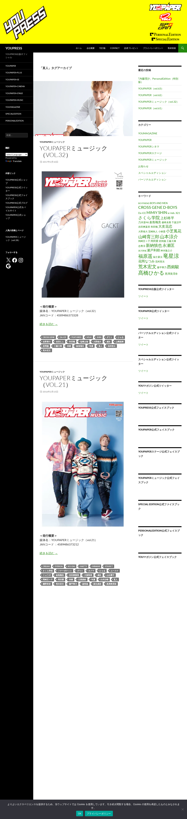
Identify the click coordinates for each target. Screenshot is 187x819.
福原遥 (145, 256)
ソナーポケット (65, 570)
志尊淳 (141, 246)
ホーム (79, 48)
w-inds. (171, 213)
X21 (178, 213)
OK (79, 813)
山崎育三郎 (148, 236)
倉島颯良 (60, 575)
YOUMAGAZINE (147, 133)
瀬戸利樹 (153, 250)
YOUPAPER (145, 139)
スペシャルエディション (152, 172)
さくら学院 (48, 570)
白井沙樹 (104, 579)
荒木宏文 (47, 350)
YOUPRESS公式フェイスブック (156, 407)
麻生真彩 (97, 584)
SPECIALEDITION (13, 114)
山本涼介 (169, 236)
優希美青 (166, 222)
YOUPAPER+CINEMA (15, 86)
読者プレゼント (131, 48)
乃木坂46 (143, 222)
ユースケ (114, 570)
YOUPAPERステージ (150, 153)
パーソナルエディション (152, 179)
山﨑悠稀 (120, 341)
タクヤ (91, 570)
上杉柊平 (167, 218)
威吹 (108, 341)
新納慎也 (154, 245)
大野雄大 (97, 341)
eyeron (59, 566)
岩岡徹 (46, 346)
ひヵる (121, 337)
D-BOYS (170, 207)
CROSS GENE (49, 337)
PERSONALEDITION (14, 120)
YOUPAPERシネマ (148, 146)
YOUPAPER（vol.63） (151, 88)
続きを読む (49, 324)
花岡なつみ (146, 261)
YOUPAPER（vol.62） (151, 95)
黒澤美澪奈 (111, 584)
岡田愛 (61, 579)
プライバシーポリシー (153, 48)
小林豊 (161, 231)
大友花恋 (165, 226)
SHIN (99, 337)
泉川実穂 (142, 250)
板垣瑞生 (80, 346)
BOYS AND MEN (159, 203)
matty (83, 566)
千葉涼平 (176, 222)
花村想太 (112, 346)
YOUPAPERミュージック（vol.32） (74, 151)
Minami (96, 566)
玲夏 (91, 346)
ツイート (143, 296)
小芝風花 (173, 231)
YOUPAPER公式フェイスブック (156, 429)
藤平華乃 (73, 584)
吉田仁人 (60, 341)
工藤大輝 (58, 346)
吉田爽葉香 (74, 575)
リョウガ (47, 575)
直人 (100, 346)
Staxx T (109, 566)
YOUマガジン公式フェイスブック (157, 556)
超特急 (85, 584)
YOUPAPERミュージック (52, 142)
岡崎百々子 (48, 579)
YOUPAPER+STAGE (14, 93)
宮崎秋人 (153, 231)
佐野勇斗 (47, 341)
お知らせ (143, 166)
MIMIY (152, 212)
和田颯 (72, 341)
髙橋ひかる (151, 273)
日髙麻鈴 (82, 579)
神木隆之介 (166, 250)
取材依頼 (172, 48)
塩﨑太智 (84, 341)
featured (76, 337)
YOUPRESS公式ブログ (16, 202)
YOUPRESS (13, 48)
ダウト (109, 337)
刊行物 (102, 48)
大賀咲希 (88, 575)
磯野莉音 (47, 584)
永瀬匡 (169, 245)
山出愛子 (110, 575)
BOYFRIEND (143, 203)
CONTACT (114, 48)
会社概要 (91, 48)
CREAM (46, 566)
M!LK (89, 337)
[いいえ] (182, 809)
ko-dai (71, 566)
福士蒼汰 (158, 257)
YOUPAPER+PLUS (13, 72)
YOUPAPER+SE (12, 79)
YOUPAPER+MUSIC (14, 100)
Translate (17, 161)
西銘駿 (173, 266)
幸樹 (69, 346)
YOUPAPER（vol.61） (151, 108)
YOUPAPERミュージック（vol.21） (74, 381)
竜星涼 (171, 256)
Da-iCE (63, 337)
